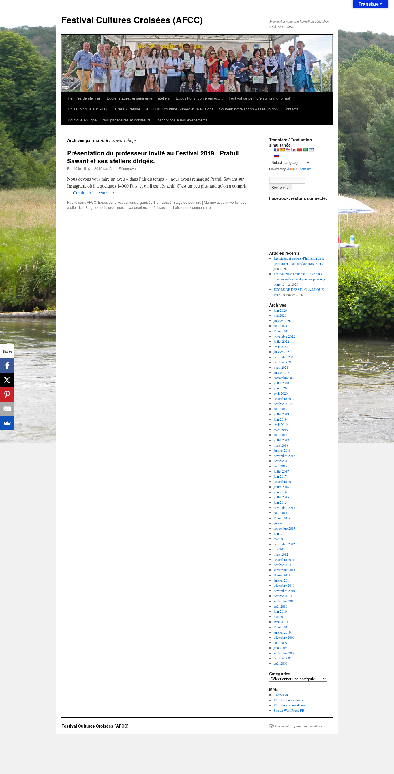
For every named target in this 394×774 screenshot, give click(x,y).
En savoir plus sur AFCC (88, 109)
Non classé (163, 202)
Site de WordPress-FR (289, 710)
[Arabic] (305, 149)
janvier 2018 (282, 450)
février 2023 (282, 331)
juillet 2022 (281, 341)
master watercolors (132, 207)
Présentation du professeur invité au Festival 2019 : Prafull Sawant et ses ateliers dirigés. (153, 157)
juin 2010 (280, 611)
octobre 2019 (283, 403)
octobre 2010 (283, 595)
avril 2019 (281, 424)
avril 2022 (281, 346)
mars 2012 (281, 554)
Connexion (281, 694)
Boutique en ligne (82, 120)
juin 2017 (280, 476)
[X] (7, 380)
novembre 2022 (284, 336)
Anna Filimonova (122, 168)
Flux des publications (288, 700)
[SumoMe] (7, 423)
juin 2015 (280, 502)
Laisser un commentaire (192, 207)
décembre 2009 (284, 637)
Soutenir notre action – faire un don (248, 109)
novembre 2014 (284, 507)
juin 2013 (280, 533)
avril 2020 (281, 393)
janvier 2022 (282, 351)
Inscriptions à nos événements (182, 120)
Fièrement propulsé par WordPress (299, 726)
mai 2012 (280, 549)
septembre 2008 (284, 653)
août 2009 (280, 642)
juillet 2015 (281, 497)
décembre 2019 (284, 398)
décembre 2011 (284, 559)
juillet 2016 (281, 486)
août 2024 (280, 325)
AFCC (91, 202)
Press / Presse (127, 109)
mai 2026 (280, 315)
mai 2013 (280, 538)
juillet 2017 (281, 471)
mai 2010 (280, 616)
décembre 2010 (284, 585)
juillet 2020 (281, 383)
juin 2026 (280, 310)
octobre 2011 (283, 564)
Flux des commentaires (289, 705)
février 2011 (282, 575)
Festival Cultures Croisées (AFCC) (132, 19)
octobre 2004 (283, 658)
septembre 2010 (284, 601)
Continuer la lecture (94, 193)
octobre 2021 (283, 362)
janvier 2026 (282, 320)
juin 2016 (280, 492)
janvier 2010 (282, 632)
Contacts (291, 109)
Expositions (107, 202)
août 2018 (280, 434)
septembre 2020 (284, 377)
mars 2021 (281, 367)
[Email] (7, 409)
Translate (305, 169)
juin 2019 (280, 419)
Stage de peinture (187, 202)
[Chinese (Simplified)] (299, 149)
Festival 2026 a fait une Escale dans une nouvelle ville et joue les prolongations (300, 278)
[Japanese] (293, 149)
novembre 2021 (284, 357)
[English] (287, 149)
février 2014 (282, 518)
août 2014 (280, 512)
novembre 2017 (284, 455)
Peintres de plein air (84, 98)
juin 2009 (280, 647)
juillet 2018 (281, 440)
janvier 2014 (282, 523)
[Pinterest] (7, 394)
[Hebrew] (311, 149)
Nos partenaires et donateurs (126, 120)
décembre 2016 (284, 481)
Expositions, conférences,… (199, 98)
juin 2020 (280, 388)
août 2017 (280, 466)
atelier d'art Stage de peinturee (91, 207)
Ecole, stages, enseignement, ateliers (138, 98)
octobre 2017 (283, 460)
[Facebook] (7, 365)
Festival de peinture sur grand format (259, 98)
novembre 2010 (284, 590)
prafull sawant (159, 207)
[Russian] (276, 155)
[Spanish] (282, 149)
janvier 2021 (282, 372)
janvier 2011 (282, 580)
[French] (276, 149)
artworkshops (235, 202)
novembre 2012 (284, 543)
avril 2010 (281, 621)
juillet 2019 (281, 414)
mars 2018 (281, 445)
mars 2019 (281, 429)
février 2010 (282, 627)
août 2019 (280, 408)
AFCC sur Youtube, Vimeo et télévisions (179, 109)
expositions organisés (135, 202)
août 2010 (280, 606)
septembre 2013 (284, 528)
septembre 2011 (284, 569)
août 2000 (280, 663)
